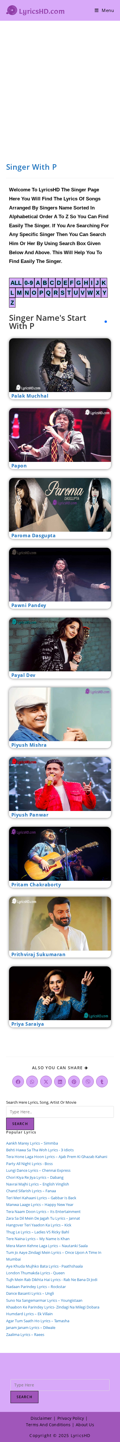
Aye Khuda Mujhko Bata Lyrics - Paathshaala (44, 1266)
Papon (19, 465)
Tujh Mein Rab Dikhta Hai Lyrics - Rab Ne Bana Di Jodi (51, 1279)
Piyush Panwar (30, 815)
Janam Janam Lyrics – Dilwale (30, 1327)
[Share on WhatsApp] (32, 1081)
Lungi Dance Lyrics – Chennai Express (38, 1170)
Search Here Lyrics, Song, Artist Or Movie (41, 1102)
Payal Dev (23, 675)
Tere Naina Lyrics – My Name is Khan (38, 1238)
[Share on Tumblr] (102, 1081)
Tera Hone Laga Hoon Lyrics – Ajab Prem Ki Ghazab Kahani (56, 1156)
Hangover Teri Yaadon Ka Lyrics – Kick (39, 1225)
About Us (85, 1424)
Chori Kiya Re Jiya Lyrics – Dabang (34, 1177)
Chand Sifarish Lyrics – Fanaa (31, 1190)
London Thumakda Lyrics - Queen (35, 1272)
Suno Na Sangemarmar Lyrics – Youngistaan (44, 1300)
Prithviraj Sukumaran (38, 954)
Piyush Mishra (29, 745)
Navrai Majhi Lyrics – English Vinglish (37, 1184)
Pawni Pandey (28, 605)
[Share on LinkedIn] (60, 1081)
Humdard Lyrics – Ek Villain (29, 1313)
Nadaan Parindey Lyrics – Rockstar (36, 1286)
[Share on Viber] (88, 1081)
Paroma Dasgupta (33, 535)
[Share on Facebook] (18, 1081)
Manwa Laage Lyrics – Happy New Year (39, 1204)
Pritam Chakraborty (36, 884)
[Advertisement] (60, 84)
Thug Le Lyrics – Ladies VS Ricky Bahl (37, 1232)
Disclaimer (41, 1418)
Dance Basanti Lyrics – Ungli (30, 1293)
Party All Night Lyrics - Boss (29, 1163)
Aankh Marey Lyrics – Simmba (32, 1143)
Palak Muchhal (30, 396)
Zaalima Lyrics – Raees (25, 1334)
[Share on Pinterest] (74, 1081)
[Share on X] (46, 1081)
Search (20, 1123)
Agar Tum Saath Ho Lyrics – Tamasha (37, 1320)
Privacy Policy (70, 1418)
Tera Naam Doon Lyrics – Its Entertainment (43, 1211)
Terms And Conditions (48, 1424)
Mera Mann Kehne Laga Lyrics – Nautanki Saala (47, 1245)
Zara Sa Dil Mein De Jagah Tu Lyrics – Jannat (43, 1218)
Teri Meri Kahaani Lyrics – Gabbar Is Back (41, 1197)
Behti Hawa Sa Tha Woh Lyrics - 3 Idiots (40, 1149)
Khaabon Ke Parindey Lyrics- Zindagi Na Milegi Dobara (52, 1307)
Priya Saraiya (27, 1024)
